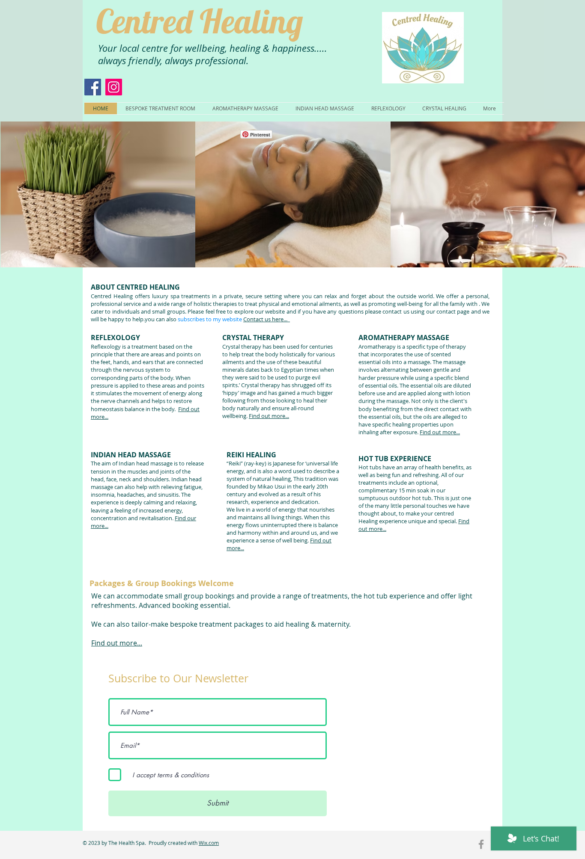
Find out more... (269, 416)
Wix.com (209, 842)
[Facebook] (92, 87)
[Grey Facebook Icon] (481, 844)
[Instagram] (113, 87)
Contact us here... (266, 319)
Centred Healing (199, 21)
